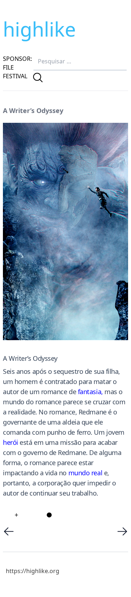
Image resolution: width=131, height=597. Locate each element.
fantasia (89, 391)
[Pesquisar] (38, 77)
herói (10, 442)
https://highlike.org (32, 571)
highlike (39, 29)
